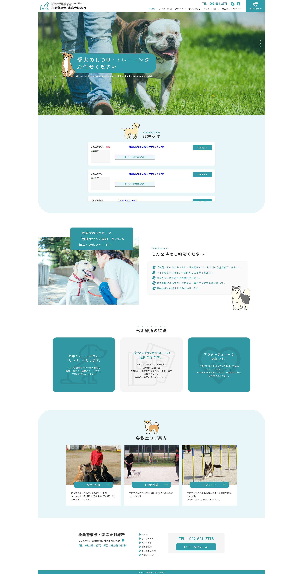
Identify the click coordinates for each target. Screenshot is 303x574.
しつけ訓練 (151, 485)
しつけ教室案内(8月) (136, 184)
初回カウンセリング (232, 8)
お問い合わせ (256, 8)
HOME (152, 8)
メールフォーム (198, 547)
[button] (260, 40)
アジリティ (180, 8)
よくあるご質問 (211, 8)
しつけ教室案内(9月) (136, 157)
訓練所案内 (194, 8)
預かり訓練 (93, 485)
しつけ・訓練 (165, 8)
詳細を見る (202, 147)
